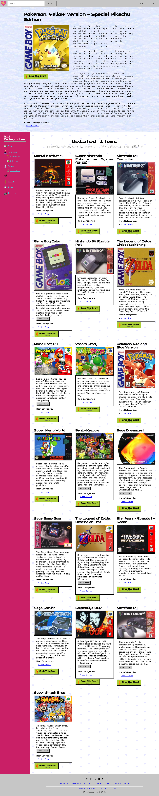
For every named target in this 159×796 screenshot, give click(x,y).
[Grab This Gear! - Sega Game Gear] (53, 535)
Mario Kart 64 (46, 344)
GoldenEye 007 (88, 608)
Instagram (76, 783)
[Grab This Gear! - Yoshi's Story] (94, 361)
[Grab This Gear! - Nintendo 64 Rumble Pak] (94, 260)
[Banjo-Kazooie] (94, 446)
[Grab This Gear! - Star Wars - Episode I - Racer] (136, 539)
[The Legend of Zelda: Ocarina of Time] (94, 538)
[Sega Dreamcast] (136, 448)
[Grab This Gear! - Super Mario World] (53, 446)
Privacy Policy (108, 789)
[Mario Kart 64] (53, 361)
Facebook (63, 783)
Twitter (87, 783)
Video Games (32, 126)
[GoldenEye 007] (94, 624)
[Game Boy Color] (53, 267)
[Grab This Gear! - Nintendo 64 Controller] (136, 178)
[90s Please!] (3, 3)
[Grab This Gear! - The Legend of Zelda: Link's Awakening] (136, 266)
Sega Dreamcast (130, 430)
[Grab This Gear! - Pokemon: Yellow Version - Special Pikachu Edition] (46, 48)
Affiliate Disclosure (84, 789)
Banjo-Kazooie (87, 430)
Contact (152, 4)
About (141, 4)
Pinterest (99, 783)
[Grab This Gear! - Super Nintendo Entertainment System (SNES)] (94, 180)
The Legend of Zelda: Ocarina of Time (93, 520)
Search (50, 4)
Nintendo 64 (127, 608)
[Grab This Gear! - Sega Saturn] (53, 622)
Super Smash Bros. (49, 692)
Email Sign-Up (122, 783)
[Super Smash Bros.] (53, 708)
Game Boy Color (47, 241)
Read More (44, 319)
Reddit (109, 783)
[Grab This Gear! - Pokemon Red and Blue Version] (136, 369)
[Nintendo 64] (136, 624)
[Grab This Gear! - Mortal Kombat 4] (53, 173)
